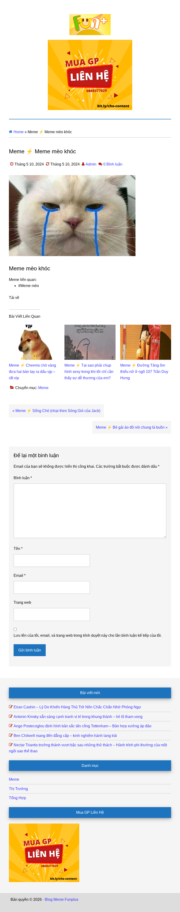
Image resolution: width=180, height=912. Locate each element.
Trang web (22, 602)
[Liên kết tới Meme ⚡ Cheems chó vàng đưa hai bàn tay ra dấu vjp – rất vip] (34, 328)
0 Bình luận (112, 164)
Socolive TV (139, 899)
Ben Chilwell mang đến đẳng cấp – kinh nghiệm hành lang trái (65, 736)
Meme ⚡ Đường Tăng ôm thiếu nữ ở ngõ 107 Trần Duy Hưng (144, 371)
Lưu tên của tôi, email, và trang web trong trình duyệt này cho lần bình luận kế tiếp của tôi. (88, 635)
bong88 (108, 906)
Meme (43, 388)
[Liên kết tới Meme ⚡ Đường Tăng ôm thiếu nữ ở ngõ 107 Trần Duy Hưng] (145, 328)
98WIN (95, 906)
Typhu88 (73, 906)
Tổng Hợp (17, 798)
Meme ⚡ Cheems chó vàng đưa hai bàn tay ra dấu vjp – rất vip (32, 371)
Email (20, 575)
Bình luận (23, 478)
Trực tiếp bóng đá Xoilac (108, 899)
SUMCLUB (160, 899)
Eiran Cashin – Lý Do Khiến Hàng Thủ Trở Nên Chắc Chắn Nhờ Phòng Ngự (77, 707)
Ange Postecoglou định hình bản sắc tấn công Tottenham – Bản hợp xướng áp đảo (82, 726)
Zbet (83, 899)
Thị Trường (18, 789)
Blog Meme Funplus (90, 24)
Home (19, 132)
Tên (18, 549)
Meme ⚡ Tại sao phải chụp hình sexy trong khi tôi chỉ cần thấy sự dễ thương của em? (88, 371)
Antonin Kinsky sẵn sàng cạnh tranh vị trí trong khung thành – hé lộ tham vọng (78, 717)
